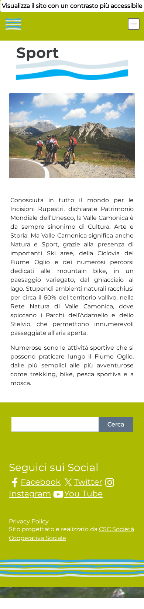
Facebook (41, 482)
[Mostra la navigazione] (134, 24)
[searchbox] (55, 424)
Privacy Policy (29, 521)
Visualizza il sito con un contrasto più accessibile (72, 5)
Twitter (88, 482)
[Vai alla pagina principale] (12, 24)
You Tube (83, 493)
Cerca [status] (115, 424)
